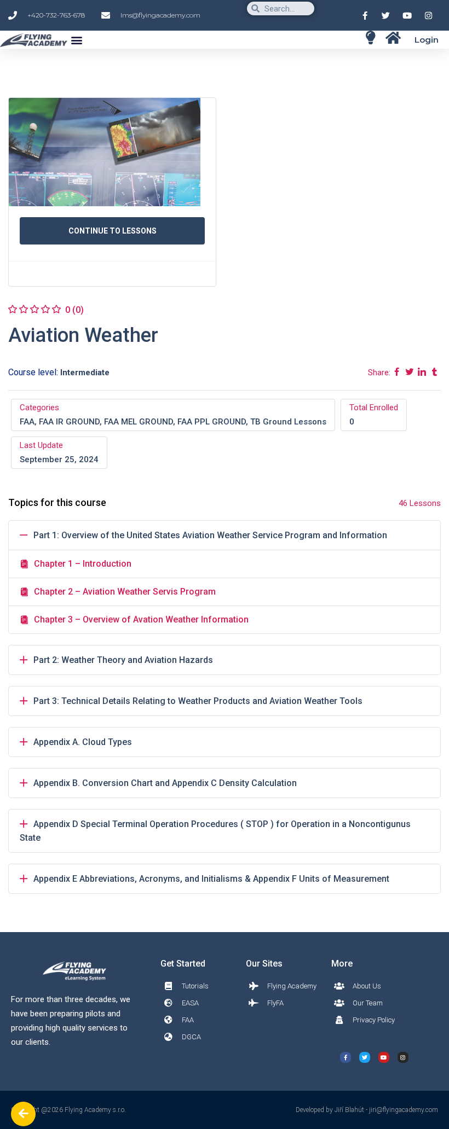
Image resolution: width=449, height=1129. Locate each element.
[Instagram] (403, 1057)
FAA (27, 422)
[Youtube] (383, 1057)
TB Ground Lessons (288, 422)
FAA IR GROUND (69, 422)
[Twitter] (364, 1057)
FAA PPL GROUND (211, 422)
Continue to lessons (112, 230)
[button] (76, 40)
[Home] (370, 37)
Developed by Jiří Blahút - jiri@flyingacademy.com (367, 1110)
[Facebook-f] (345, 1057)
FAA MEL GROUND (138, 422)
